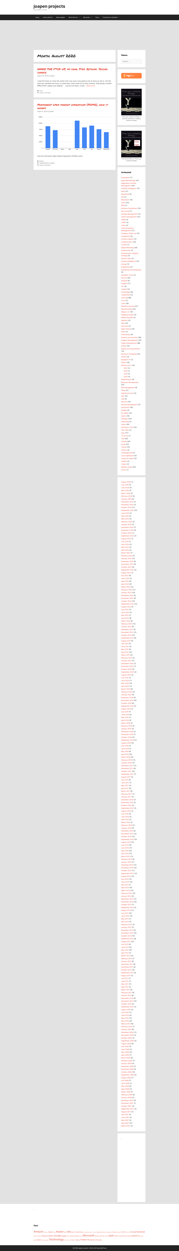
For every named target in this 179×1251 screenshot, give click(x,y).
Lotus (123, 303)
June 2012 (125, 947)
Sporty (123, 416)
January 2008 (126, 1097)
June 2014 (125, 882)
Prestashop (125, 334)
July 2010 (124, 1012)
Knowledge (125, 292)
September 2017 (127, 774)
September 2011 (127, 973)
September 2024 (127, 536)
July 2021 (124, 644)
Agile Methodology (128, 180)
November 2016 (127, 802)
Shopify (124, 410)
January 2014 (126, 896)
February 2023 (126, 590)
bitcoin (73, 1232)
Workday (99, 1240)
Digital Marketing (127, 248)
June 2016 (125, 817)
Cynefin (124, 245)
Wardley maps (126, 467)
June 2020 (125, 680)
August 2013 (126, 910)
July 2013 (124, 913)
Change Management (129, 214)
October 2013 (126, 905)
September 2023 (127, 570)
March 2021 (125, 655)
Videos (123, 464)
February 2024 (126, 556)
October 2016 (126, 805)
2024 (126, 371)
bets (65, 1232)
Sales (123, 390)
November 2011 (127, 967)
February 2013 (126, 924)
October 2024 (126, 533)
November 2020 (127, 666)
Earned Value (126, 258)
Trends (123, 447)
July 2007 (125, 1114)
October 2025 (126, 507)
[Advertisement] (89, 34)
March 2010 (125, 1024)
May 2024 (125, 547)
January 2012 (126, 961)
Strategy (124, 419)
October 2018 (126, 737)
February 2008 (126, 1095)
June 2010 (125, 1015)
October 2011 (126, 970)
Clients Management (129, 217)
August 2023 (126, 573)
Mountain (102, 1236)
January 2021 (126, 661)
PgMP (111, 1235)
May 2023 (125, 581)
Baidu (54, 1232)
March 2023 (125, 587)
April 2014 (125, 888)
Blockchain (125, 200)
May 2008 (125, 1086)
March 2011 (125, 990)
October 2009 (126, 1038)
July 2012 (124, 944)
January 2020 (126, 695)
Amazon (38, 1231)
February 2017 (126, 794)
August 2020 (126, 675)
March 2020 (125, 689)
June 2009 (125, 1049)
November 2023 (127, 564)
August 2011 (125, 976)
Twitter (83, 1239)
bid (122, 197)
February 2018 (126, 760)
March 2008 (125, 1092)
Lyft (68, 1236)
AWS (123, 191)
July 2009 (125, 1046)
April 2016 (125, 819)
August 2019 (126, 709)
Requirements (126, 379)
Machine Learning (128, 306)
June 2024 (125, 544)
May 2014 (125, 885)
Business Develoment (129, 208)
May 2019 (125, 717)
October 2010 (126, 1004)
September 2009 (127, 1041)
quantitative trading (125, 1236)
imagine (124, 283)
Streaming (125, 422)
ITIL (122, 286)
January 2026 (126, 499)
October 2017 (126, 771)
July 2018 (124, 746)
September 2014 (127, 873)
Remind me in (126, 365)
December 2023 (127, 561)
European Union (127, 275)
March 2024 (125, 553)
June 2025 (125, 513)
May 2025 (125, 516)
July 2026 (125, 485)
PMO (123, 332)
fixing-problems (48, 1236)
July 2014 (124, 879)
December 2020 (127, 663)
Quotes (124, 357)
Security (124, 402)
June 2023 (125, 578)
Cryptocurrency (127, 242)
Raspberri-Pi (126, 360)
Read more (91, 86)
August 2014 (126, 876)
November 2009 (127, 1035)
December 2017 (127, 766)
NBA (123, 323)
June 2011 (125, 981)
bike (69, 1231)
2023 (126, 368)
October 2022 (126, 601)
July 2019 (124, 712)
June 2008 (125, 1083)
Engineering (125, 267)
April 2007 (125, 1123)
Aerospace (125, 177)
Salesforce (135, 1236)
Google (57, 1235)
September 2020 (127, 672)
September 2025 (127, 510)
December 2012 (127, 930)
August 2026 (126, 482)
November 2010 (127, 1001)
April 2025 (125, 519)
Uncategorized (126, 453)
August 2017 (126, 777)
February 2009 (126, 1061)
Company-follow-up (128, 233)
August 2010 (126, 1010)
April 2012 (125, 953)
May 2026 (125, 490)
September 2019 (127, 706)
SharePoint (125, 407)
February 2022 (126, 624)
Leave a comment (45, 92)
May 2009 (125, 1052)
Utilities (124, 461)
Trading (124, 441)
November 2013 (127, 902)
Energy (123, 264)
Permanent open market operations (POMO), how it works (72, 106)
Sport (39, 1240)
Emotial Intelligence (128, 261)
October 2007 (126, 1106)
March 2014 (125, 890)
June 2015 (125, 848)
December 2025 (127, 502)
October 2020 (126, 669)
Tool (122, 439)
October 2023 (126, 567)
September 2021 (127, 638)
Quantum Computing (129, 354)
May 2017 (124, 785)
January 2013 (126, 927)
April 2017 (125, 788)
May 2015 (124, 851)
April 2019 (125, 720)
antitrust (46, 1232)
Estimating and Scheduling (131, 270)
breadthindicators (87, 1232)
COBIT (123, 222)
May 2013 (125, 919)
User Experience (127, 456)
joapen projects (49, 6)
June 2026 (125, 488)
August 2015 (126, 842)
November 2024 (127, 530)
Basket (59, 1231)
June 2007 (125, 1117)
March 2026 (125, 493)
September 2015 (127, 839)
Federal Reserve (44, 163)
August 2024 (126, 539)
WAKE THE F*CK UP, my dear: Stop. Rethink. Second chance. (72, 70)
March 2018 (125, 757)
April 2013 (125, 922)
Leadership (125, 295)
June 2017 (125, 783)
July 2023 (125, 575)
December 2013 (127, 899)
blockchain (79, 1232)
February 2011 (126, 993)
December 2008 (127, 1066)
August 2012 (126, 941)
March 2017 (125, 791)
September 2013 (127, 907)
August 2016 (126, 811)
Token (72, 1240)
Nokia (106, 1236)
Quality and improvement (130, 349)
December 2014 (127, 865)
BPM (123, 205)
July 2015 (124, 845)
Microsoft (88, 1235)
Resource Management (130, 382)
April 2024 (125, 550)
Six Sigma (125, 413)
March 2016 (125, 822)
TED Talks (125, 430)
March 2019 (125, 723)
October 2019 (126, 703)
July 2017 (124, 780)
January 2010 (126, 1029)
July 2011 (124, 978)
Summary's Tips (127, 427)
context (94, 1232)
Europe (133, 1232)
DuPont (123, 1232)
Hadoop (124, 281)
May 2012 (124, 950)
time (122, 433)
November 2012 (127, 933)
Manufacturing (126, 309)
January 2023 (126, 593)
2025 (125, 374)
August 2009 (126, 1044)
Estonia (128, 1232)
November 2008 (127, 1069)
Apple (50, 1232)
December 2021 (127, 629)
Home (37, 17)
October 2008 (126, 1072)
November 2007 (127, 1103)
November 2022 (127, 598)
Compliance (125, 236)
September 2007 (127, 1109)
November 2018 (127, 734)
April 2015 (125, 853)
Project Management (129, 343)
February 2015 (126, 859)
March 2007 (125, 1126)
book (41, 91)
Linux (123, 300)
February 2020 (126, 692)
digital (119, 1232)
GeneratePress (101, 1248)
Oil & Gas (124, 326)
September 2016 (127, 808)
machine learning (74, 1236)
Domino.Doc (125, 250)
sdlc (122, 399)
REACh (123, 362)
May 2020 (125, 683)
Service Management (129, 405)
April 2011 (124, 987)
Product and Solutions (129, 337)
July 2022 (124, 610)
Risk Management (128, 388)
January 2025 (126, 524)
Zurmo (123, 470)
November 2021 (127, 632)
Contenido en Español (110, 17)
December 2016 (127, 800)
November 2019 (127, 700)
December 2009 (127, 1032)
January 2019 (126, 729)
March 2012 (125, 956)
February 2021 (126, 658)
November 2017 (127, 768)
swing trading (45, 1240)
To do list (124, 436)
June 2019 (125, 715)
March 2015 (125, 856)
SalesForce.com (127, 393)
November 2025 (127, 505)
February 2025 (126, 522)
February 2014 (126, 893)
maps (81, 1236)
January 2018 (126, 763)
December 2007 (127, 1100)
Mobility (124, 320)
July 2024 (125, 541)
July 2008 (125, 1080)
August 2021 (126, 641)
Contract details (127, 239)
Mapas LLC (125, 312)
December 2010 (127, 998)
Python (123, 346)
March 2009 (125, 1058)
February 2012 (126, 959)
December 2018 (127, 732)
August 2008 (126, 1078)
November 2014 (127, 868)
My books (86, 17)
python (116, 1236)
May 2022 (125, 615)
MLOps (97, 1236)
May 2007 (125, 1120)
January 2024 (126, 558)
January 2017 (126, 797)
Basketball (125, 194)
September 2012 (127, 939)
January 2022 (126, 627)
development (109, 1232)
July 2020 (125, 678)
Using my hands (127, 458)
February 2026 (126, 496)
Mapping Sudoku (127, 315)
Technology (56, 1239)
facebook (140, 1232)
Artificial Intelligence (128, 188)
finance (41, 161)
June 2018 (125, 749)
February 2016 (126, 825)
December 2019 (127, 698)
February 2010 (126, 1027)
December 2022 (127, 595)
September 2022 (127, 604)
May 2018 (124, 751)
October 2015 (126, 836)
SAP (122, 396)
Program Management (129, 340)
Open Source (126, 329)
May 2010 (125, 1018)
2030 (126, 377)
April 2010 (125, 1021)
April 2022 (125, 618)
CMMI (123, 220)
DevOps (114, 1232)
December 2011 (127, 964)
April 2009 (125, 1055)
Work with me (73, 17)
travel (123, 444)
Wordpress (91, 1240)
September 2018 (127, 740)
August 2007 (126, 1112)
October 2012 (126, 936)
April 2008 (125, 1089)
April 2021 (125, 652)
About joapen (60, 17)
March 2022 (125, 621)
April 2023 (125, 584)
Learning (124, 298)
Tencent (66, 1240)
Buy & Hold (125, 211)
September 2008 (127, 1075)
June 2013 (125, 916)
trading (52, 163)
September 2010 (127, 1007)
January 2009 (126, 1063)
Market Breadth (127, 317)
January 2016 (126, 828)
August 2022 (126, 607)
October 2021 (126, 635)
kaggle (63, 1236)
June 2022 (125, 612)
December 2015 (127, 831)
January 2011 (126, 995)
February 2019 (126, 726)
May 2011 (124, 984)
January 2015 (126, 862)
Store (97, 17)
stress (123, 424)
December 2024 (127, 527)
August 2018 (126, 743)
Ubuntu (124, 450)
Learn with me (47, 17)
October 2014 (126, 871)
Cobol (123, 225)
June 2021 (125, 646)
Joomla (124, 289)
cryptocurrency (100, 1232)
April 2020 (125, 686)
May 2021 (124, 649)
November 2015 (127, 834)
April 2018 (125, 754)
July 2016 (124, 814)
